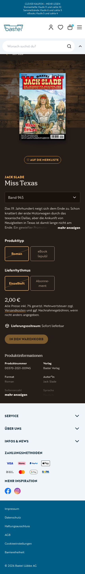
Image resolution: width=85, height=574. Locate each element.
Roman (16, 253)
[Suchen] (69, 46)
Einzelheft (17, 283)
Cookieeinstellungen (18, 543)
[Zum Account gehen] (51, 27)
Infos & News (16, 441)
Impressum (12, 509)
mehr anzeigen (69, 227)
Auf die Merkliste (43, 161)
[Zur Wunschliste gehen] (60, 27)
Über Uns (13, 428)
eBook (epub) (42, 253)
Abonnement (42, 283)
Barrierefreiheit (14, 552)
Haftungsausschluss (17, 526)
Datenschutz (13, 517)
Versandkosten (15, 310)
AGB (7, 535)
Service (11, 416)
